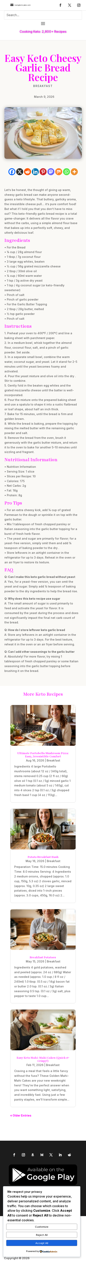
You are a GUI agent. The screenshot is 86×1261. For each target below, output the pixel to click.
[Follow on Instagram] (79, 5)
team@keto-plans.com (22, 5)
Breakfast (43, 86)
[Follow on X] (69, 5)
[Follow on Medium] (42, 1155)
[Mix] (58, 171)
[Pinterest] (43, 171)
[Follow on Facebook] (60, 5)
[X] (19, 171)
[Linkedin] (35, 171)
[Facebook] (11, 171)
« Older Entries (20, 1115)
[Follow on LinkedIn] (60, 1155)
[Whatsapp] (66, 171)
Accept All (41, 1243)
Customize (41, 1226)
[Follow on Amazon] (32, 1155)
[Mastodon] (50, 171)
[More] (74, 171)
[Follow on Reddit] (69, 1155)
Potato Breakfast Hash (43, 857)
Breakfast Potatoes (43, 957)
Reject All (42, 1234)
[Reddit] (27, 171)
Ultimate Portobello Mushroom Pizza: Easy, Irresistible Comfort (43, 754)
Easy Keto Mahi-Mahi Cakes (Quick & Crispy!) (43, 1059)
